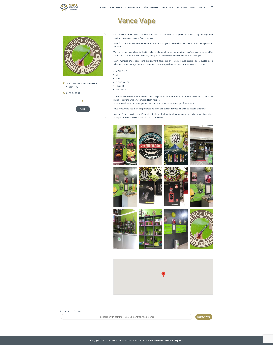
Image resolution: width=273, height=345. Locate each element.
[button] (163, 274)
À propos (115, 7)
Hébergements (151, 7)
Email (82, 109)
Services (166, 7)
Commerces (131, 7)
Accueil (103, 7)
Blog (192, 7)
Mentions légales (174, 340)
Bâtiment (182, 7)
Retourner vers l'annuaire (71, 311)
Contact (203, 7)
